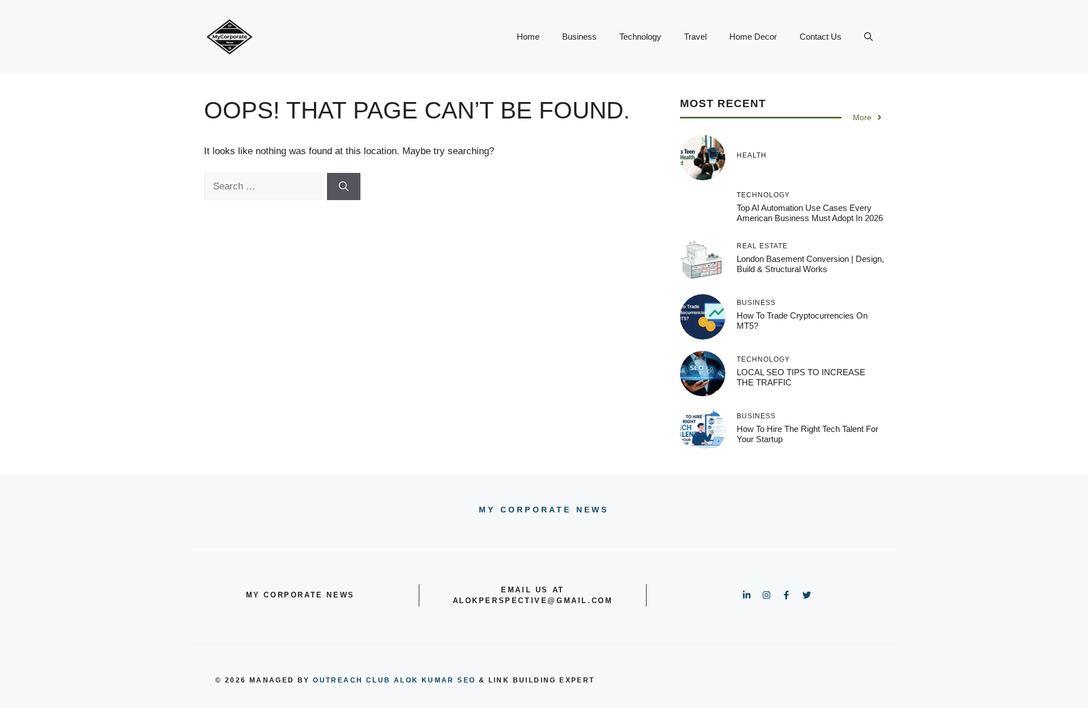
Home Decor (753, 36)
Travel (695, 36)
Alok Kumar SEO (435, 680)
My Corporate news (544, 509)
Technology (640, 36)
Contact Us (821, 36)
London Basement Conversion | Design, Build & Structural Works (810, 264)
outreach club (351, 680)
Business (579, 36)
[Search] (343, 186)
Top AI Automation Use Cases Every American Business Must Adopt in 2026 (810, 213)
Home (528, 36)
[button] (868, 37)
